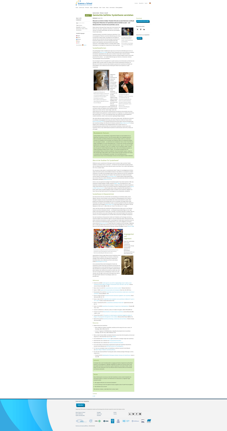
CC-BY (94, 396)
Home (77, 7)
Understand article (88, 15)
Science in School (96, 13)
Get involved (112, 7)
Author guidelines (119, 7)
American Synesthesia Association (116, 342)
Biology (80, 25)
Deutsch (78, 37)
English (78, 35)
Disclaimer (99, 415)
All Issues (87, 7)
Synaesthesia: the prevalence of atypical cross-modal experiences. (115, 306)
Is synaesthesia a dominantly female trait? (114, 302)
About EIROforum (79, 414)
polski (78, 42)
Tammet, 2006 (131, 226)
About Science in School (80, 412)
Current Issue (81, 7)
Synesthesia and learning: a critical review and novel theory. (115, 318)
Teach (100, 7)
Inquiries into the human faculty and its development (110, 290)
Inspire (91, 7)
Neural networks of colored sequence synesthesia (113, 311)
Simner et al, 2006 (103, 52)
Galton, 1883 (117, 183)
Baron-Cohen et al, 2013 (125, 123)
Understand (96, 7)
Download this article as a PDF (142, 21)
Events (103, 7)
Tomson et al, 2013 (107, 179)
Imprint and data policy (80, 415)
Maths (83, 28)
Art (81, 27)
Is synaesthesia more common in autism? (113, 288)
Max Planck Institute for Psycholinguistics (114, 346)
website (114, 336)
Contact (136, 3)
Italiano (78, 41)
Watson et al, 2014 (103, 223)
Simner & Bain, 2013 (110, 204)
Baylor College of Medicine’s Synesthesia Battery (105, 349)
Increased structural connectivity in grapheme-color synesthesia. (118, 295)
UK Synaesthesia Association (115, 340)
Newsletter (141, 3)
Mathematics (78, 28)
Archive (115, 412)
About (107, 7)
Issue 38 (106, 13)
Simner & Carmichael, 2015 (98, 121)
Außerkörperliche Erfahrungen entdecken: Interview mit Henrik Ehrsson (116, 355)
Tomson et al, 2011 (100, 188)
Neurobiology (78, 30)
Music (86, 28)
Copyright (99, 412)
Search (146, 3)
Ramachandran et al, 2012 (101, 261)
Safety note (99, 414)
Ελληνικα (79, 39)
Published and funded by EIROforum (82, 426)
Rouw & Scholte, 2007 (111, 176)
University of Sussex (107, 338)
